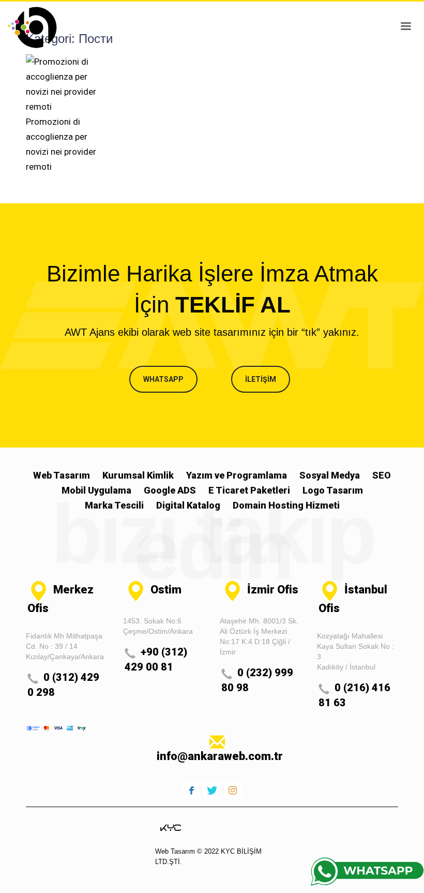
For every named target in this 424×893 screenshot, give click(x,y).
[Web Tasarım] (170, 827)
